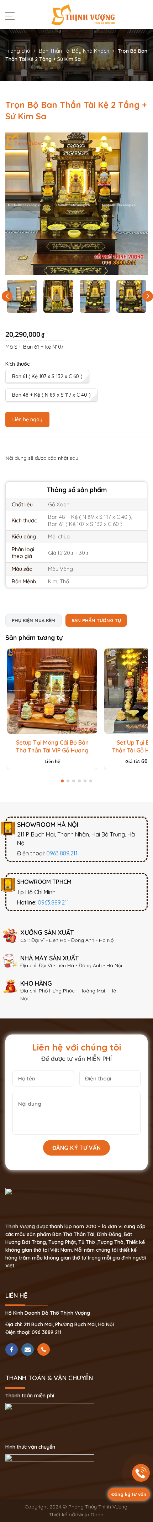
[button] (147, 296)
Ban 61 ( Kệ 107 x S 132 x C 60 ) (47, 376)
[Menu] (11, 15)
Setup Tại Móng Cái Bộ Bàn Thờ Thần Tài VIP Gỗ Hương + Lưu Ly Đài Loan (52, 750)
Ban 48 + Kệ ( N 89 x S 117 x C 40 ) (51, 395)
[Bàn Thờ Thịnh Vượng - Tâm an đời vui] (83, 14)
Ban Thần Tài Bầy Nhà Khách (74, 50)
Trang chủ (17, 50)
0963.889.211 (62, 853)
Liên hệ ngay (27, 419)
